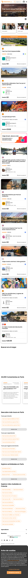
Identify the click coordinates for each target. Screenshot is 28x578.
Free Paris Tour (9, 91)
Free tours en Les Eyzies (7, 524)
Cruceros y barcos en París (19, 474)
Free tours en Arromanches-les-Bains (11, 521)
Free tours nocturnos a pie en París (10, 439)
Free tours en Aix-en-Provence (9, 496)
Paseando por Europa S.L (11, 57)
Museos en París (6, 474)
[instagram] (2, 540)
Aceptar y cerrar (14, 572)
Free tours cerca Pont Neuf (8, 448)
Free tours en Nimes (18, 499)
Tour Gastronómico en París (9, 471)
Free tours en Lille (6, 499)
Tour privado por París (8, 116)
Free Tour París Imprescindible (11, 51)
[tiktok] (12, 540)
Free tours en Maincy (7, 511)
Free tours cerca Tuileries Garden (10, 455)
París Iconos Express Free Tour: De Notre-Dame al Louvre (12, 228)
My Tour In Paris (9, 301)
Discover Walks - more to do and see (13, 236)
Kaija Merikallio (9, 169)
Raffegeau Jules (9, 268)
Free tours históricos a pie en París (10, 422)
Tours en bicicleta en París (8, 442)
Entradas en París (6, 468)
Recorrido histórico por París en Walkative (11, 195)
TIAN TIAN (8, 334)
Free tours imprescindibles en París (10, 419)
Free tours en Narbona (7, 502)
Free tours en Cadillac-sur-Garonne (10, 515)
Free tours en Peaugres (20, 511)
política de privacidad (13, 560)
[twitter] (9, 540)
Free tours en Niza (6, 489)
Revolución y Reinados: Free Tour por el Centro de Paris (13, 84)
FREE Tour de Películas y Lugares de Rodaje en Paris (12, 294)
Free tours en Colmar (7, 492)
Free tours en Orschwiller (8, 505)
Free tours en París (9, 5)
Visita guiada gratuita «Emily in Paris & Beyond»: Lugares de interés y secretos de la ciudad (14, 161)
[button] (8, 27)
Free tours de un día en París (9, 436)
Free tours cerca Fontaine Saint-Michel (11, 451)
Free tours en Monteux (7, 508)
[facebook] (4, 540)
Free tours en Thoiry (20, 508)
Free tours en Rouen (18, 489)
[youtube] (7, 540)
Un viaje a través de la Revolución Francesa (12, 327)
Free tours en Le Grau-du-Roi (9, 518)
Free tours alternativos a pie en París (11, 425)
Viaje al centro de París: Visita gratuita (13, 261)
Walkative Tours (9, 202)
